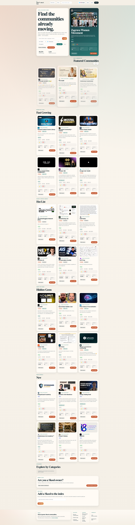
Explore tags (75, 517)
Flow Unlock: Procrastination (88, 306)
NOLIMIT (40, 306)
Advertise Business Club (65, 81)
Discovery (52, 2)
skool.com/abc (55, 517)
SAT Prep (82, 260)
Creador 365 (62, 171)
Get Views (61, 347)
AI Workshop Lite (63, 218)
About (88, 2)
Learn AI (82, 80)
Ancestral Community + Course (65, 130)
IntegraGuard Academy (44, 394)
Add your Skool (84, 518)
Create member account (92, 485)
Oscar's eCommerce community (85, 347)
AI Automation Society (65, 260)
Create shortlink (84, 521)
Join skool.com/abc (94, 516)
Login (92, 2)
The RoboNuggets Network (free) (45, 219)
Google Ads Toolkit (85, 171)
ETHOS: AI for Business (65, 394)
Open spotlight (93, 53)
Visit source (74, 53)
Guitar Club (41, 347)
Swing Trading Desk (85, 394)
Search (64, 38)
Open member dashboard (43, 485)
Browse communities (75, 515)
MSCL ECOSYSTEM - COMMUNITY (44, 171)
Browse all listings (42, 47)
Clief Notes (83, 218)
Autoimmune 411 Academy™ (46, 436)
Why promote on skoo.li (85, 514)
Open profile (52, 102)
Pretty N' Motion (63, 436)
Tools (58, 2)
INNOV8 (82, 436)
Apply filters (59, 44)
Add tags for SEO (93, 519)
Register (96, 2)
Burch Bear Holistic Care (66, 306)
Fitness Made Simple (85, 129)
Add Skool (40, 503)
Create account (51, 47)
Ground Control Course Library (46, 129)
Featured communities (75, 520)
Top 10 (83, 516)
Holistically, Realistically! (45, 80)
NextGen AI (41, 260)
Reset (65, 44)
